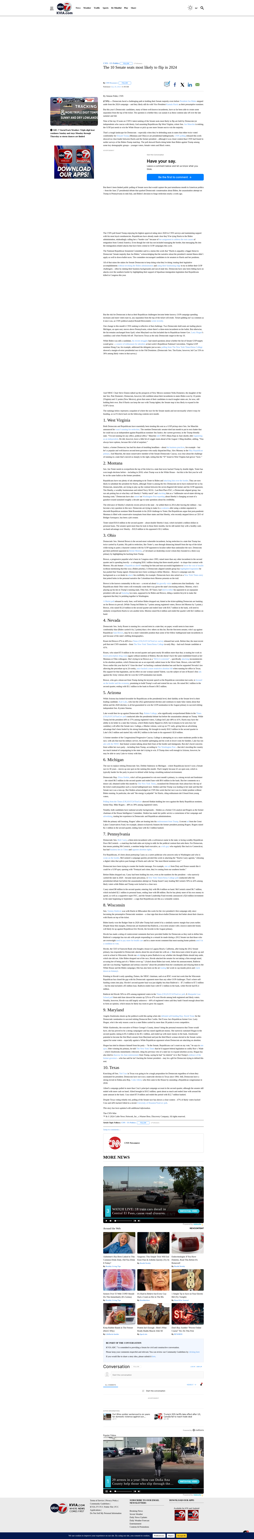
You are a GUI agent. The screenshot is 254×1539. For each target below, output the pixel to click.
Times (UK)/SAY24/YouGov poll (171, 994)
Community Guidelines (99, 1504)
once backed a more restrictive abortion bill (155, 668)
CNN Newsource (112, 83)
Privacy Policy (112, 1500)
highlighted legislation (189, 569)
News (78, 8)
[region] (153, 1398)
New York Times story (193, 575)
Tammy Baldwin (114, 911)
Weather (87, 8)
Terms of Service (97, 1500)
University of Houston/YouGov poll (152, 1103)
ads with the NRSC (111, 744)
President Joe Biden (188, 101)
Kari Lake (123, 702)
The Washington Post (167, 747)
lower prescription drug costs (115, 656)
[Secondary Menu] (53, 8)
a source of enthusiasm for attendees (130, 344)
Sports (105, 8)
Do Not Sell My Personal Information (105, 1513)
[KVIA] (64, 8)
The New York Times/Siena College (149, 644)
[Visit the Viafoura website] (198, 1430)
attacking (162, 493)
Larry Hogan (196, 332)
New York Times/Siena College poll (163, 878)
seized (137, 496)
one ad (167, 866)
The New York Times (147, 784)
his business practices (175, 447)
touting (163, 968)
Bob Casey (122, 840)
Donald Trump (123, 136)
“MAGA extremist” (161, 659)
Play (126, 8)
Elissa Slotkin (123, 777)
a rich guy (165, 846)
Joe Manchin (189, 124)
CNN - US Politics (128, 1123)
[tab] (110, 1385)
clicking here (194, 1352)
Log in (192, 1366)
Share (133, 8)
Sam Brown (118, 633)
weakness (165, 508)
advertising (107, 816)
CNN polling (180, 136)
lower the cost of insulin (193, 565)
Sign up (199, 1366)
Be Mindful (116, 8)
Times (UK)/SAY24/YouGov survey (148, 641)
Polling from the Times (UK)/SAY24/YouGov (122, 801)
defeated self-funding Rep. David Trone (177, 1016)
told (158, 436)
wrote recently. (157, 321)
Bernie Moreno (135, 551)
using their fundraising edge (168, 266)
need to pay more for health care (129, 940)
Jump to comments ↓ (111, 1129)
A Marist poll (108, 601)
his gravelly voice (164, 583)
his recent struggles (140, 341)
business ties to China (119, 849)
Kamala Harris (172, 104)
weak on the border (111, 858)
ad (188, 821)
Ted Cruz (123, 1073)
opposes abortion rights (141, 849)
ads (200, 672)
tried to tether (167, 590)
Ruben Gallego (150, 713)
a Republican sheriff (132, 565)
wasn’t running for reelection (127, 429)
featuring (125, 593)
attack (130, 575)
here (153, 1356)
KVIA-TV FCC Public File (101, 1507)
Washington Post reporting (154, 496)
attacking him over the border (176, 480)
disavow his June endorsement (126, 1055)
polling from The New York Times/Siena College (181, 347)
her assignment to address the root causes (176, 239)
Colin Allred (136, 1080)
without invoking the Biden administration (135, 266)
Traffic (97, 8)
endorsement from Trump (167, 821)
